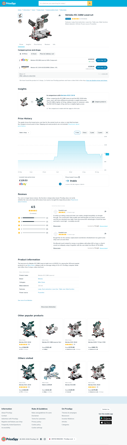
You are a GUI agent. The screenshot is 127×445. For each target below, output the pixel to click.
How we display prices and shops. (96, 80)
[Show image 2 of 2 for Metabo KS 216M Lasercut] (20, 21)
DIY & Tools (26, 10)
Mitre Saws (63, 10)
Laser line (55, 289)
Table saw (62, 289)
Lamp (39, 289)
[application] (63, 154)
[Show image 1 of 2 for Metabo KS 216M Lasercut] (20, 15)
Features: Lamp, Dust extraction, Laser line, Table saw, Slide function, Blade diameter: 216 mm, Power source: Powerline (86, 23)
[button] (23, 54)
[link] (63, 102)
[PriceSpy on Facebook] (41, 439)
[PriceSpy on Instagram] (45, 439)
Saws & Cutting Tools (52, 10)
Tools (33, 10)
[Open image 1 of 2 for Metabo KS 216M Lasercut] (40, 27)
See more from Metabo (25, 300)
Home (19, 10)
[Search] (89, 3)
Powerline (41, 292)
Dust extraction (47, 289)
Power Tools (40, 10)
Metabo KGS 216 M (68, 95)
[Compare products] (60, 15)
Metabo (40, 279)
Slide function (70, 289)
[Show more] (19, 60)
